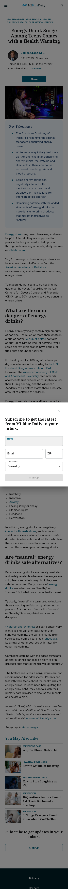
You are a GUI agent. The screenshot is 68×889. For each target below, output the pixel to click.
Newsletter (13, 461)
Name (10, 439)
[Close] (59, 411)
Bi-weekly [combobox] (14, 466)
